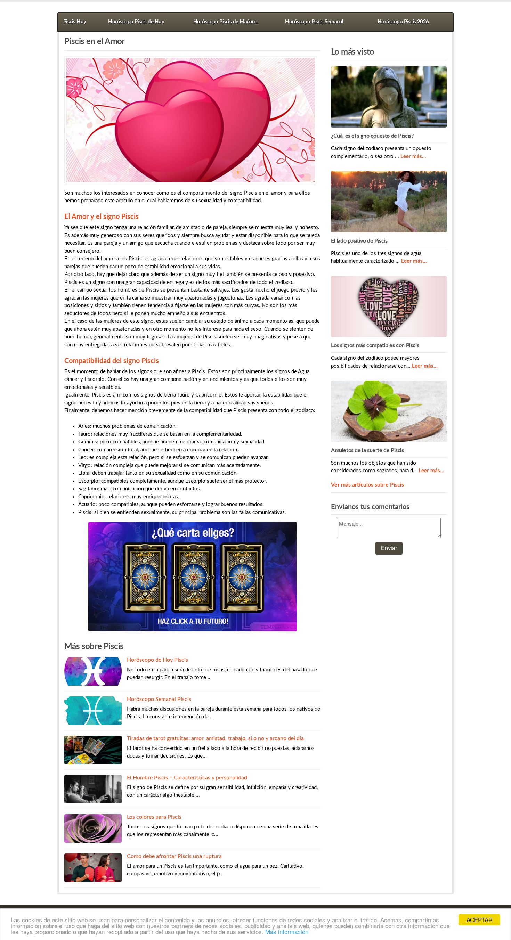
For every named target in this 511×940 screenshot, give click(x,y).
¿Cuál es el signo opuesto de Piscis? (372, 136)
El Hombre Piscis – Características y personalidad (187, 777)
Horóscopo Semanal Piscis (159, 699)
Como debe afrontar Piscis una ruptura (174, 856)
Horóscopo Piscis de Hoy (136, 21)
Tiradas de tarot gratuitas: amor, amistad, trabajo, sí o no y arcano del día (215, 738)
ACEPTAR (480, 919)
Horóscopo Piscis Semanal (314, 21)
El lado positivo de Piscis (359, 241)
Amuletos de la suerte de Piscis (367, 450)
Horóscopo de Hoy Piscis (157, 660)
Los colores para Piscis (154, 817)
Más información (286, 931)
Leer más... (413, 156)
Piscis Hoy (74, 21)
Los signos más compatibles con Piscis (375, 345)
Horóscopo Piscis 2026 (403, 21)
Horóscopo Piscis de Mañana (225, 21)
